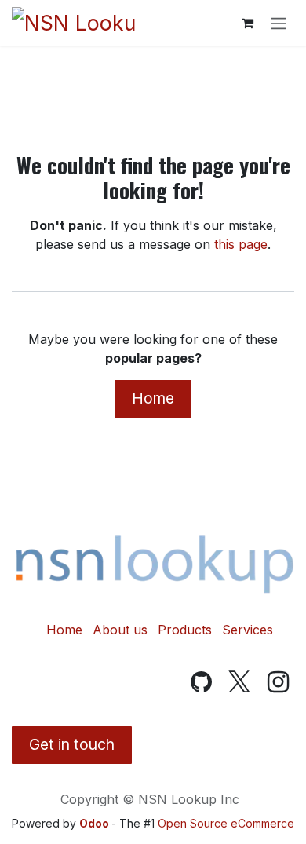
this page (241, 244)
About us (120, 630)
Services (247, 630)
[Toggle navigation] (278, 22)
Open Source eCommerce (226, 823)
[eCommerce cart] (247, 22)
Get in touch (72, 744)
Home (153, 398)
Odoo (95, 823)
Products (185, 630)
